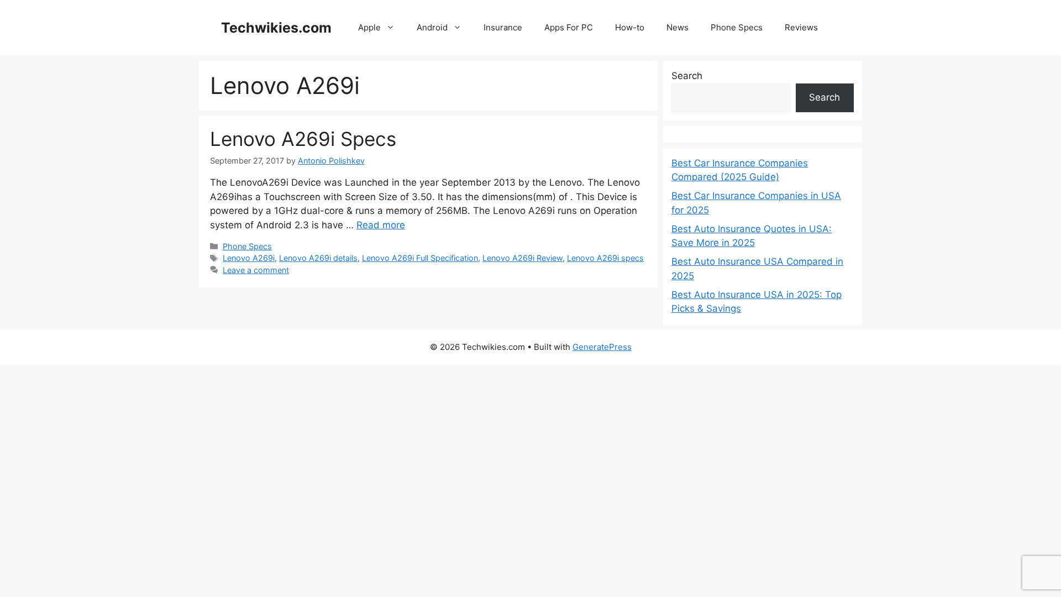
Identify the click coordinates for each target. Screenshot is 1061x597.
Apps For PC (568, 27)
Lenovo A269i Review (522, 258)
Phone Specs (737, 27)
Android (432, 27)
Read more (380, 225)
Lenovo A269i (249, 258)
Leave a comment (256, 270)
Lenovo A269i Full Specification (420, 258)
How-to (629, 27)
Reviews (801, 27)
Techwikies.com (276, 27)
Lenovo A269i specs (605, 258)
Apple (369, 27)
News (677, 27)
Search (686, 75)
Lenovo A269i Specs (303, 138)
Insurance (503, 27)
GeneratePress (602, 347)
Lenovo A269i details (318, 258)
